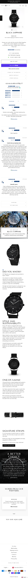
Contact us (14, 554)
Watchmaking (14, 548)
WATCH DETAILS (14, 75)
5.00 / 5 (18, 86)
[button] (11, 49)
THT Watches (14, 205)
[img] (12, 105)
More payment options (14, 68)
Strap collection (9, 445)
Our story (14, 546)
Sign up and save (13, 562)
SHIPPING (14, 202)
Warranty (14, 556)
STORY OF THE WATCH (14, 72)
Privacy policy (14, 558)
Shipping (12, 37)
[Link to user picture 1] (14, 121)
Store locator (14, 552)
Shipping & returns (14, 550)
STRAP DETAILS (14, 78)
